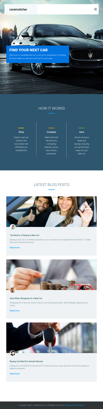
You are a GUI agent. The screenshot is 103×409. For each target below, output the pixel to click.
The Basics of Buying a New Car (24, 235)
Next (98, 49)
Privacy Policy (71, 405)
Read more (15, 247)
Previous (4, 49)
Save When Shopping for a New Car (26, 298)
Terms (81, 405)
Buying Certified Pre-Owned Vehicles (26, 361)
